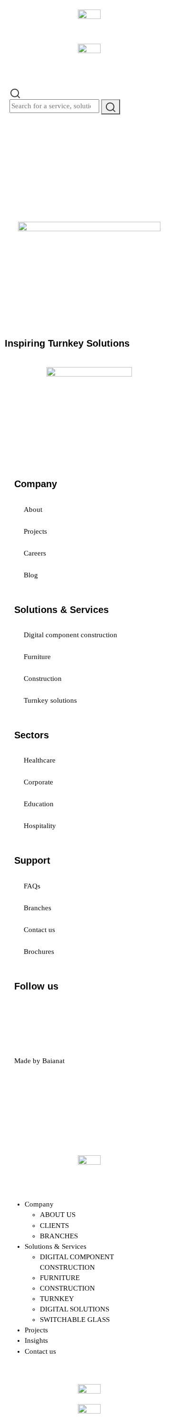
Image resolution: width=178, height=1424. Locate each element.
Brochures (39, 951)
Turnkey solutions (50, 700)
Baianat (53, 1061)
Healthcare (40, 760)
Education (39, 804)
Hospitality (40, 826)
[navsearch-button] (15, 92)
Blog (31, 575)
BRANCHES (59, 1236)
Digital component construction (70, 635)
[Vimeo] (129, 1012)
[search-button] (110, 106)
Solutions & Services (55, 1246)
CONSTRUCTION (67, 1288)
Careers (35, 553)
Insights (36, 1340)
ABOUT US (57, 1214)
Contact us (39, 930)
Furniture (37, 656)
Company (39, 1204)
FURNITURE (60, 1278)
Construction (43, 678)
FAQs (32, 886)
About (33, 509)
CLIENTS (54, 1225)
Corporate (38, 782)
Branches (37, 908)
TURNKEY (57, 1298)
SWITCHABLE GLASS (75, 1319)
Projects (35, 531)
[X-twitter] (52, 1012)
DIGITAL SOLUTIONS (74, 1309)
